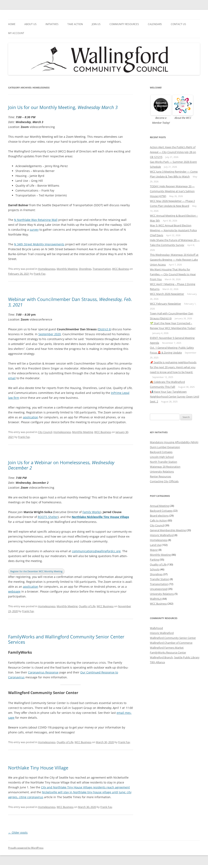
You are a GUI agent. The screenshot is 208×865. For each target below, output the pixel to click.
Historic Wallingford (162, 535)
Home (11, 24)
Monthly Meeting (67, 269)
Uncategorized (158, 589)
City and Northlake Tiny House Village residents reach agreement (85, 787)
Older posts (18, 832)
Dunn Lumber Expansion (165, 447)
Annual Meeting (159, 506)
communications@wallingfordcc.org (96, 551)
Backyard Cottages (161, 452)
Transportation (102, 269)
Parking (154, 559)
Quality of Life (87, 606)
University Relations (162, 471)
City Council (45, 432)
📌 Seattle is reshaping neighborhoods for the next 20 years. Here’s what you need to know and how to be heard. (173, 367)
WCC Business (120, 269)
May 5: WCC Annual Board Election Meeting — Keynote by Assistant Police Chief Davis (173, 230)
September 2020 (49, 334)
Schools (154, 569)
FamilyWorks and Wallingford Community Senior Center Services (66, 639)
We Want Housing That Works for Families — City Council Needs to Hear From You (173, 274)
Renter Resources (160, 476)
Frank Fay (40, 273)
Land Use (155, 545)
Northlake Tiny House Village (38, 768)
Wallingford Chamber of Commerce (171, 643)
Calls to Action (158, 520)
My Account (16, 33)
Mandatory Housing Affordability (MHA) (174, 442)
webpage (14, 591)
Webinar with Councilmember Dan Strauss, (70, 301)
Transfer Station (159, 579)
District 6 (104, 329)
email (12, 378)
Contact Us (178, 24)
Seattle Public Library (186, 657)
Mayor (154, 550)
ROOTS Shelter (48, 517)
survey (34, 229)
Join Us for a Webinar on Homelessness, (61, 465)
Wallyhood (156, 628)
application (30, 417)
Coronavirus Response (43, 672)
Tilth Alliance (157, 662)
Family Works (91, 512)
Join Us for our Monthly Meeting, (63, 107)
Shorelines (85, 269)
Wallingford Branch (161, 657)
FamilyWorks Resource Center (168, 652)
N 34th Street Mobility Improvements (39, 244)
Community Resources (124, 24)
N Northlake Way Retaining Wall (35, 220)
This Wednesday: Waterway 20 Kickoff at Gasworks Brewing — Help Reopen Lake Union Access (174, 259)
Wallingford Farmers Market (167, 647)
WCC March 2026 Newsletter (167, 294)
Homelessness (46, 269)
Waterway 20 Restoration (165, 466)
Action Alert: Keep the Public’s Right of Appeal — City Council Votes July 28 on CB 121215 (173, 152)
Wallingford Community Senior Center (173, 638)
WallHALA (156, 599)
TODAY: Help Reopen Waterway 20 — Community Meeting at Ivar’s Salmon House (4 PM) (172, 191)
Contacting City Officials (164, 481)
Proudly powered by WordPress (25, 848)
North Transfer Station (163, 462)
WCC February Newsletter (165, 303)
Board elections (159, 515)
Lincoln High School (162, 457)
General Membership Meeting (168, 530)
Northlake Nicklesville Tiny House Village (100, 517)
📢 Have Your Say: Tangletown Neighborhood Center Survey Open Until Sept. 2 (174, 396)
